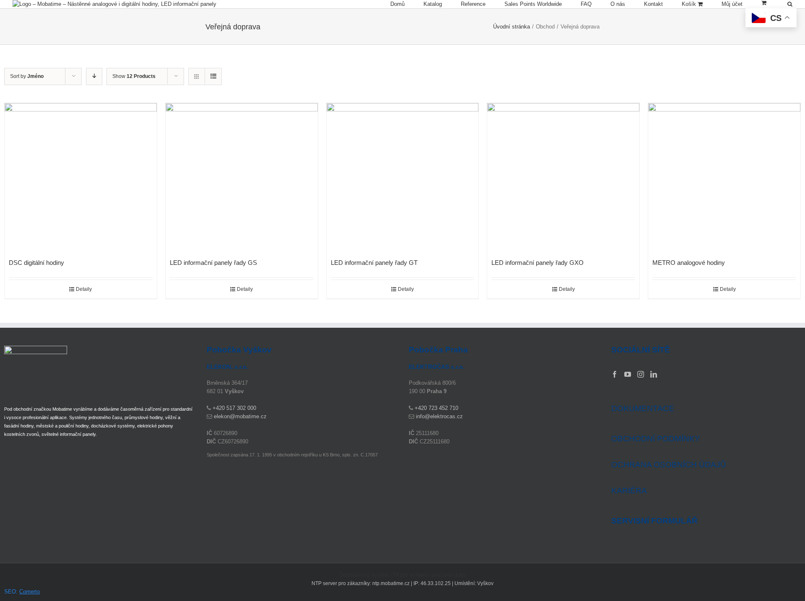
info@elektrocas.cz (439, 416)
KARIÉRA (629, 490)
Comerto (29, 591)
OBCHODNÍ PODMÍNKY (655, 438)
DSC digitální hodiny (36, 262)
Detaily (84, 289)
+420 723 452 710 (436, 408)
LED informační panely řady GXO (537, 262)
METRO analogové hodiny (688, 262)
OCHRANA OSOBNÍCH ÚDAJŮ (668, 464)
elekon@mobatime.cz (240, 416)
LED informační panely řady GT (374, 262)
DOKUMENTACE (642, 408)
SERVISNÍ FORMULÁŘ (654, 521)
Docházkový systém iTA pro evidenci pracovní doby (403, 575)
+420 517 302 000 (234, 408)
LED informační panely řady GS (213, 262)
